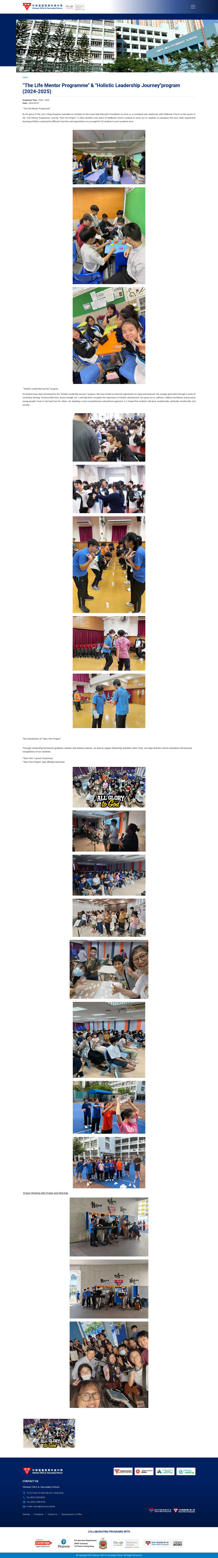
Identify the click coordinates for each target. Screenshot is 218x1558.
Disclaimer (39, 1514)
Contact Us (52, 1514)
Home (25, 77)
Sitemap (26, 1514)
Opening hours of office (71, 1514)
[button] (49, 1433)
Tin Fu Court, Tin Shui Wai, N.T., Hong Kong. (45, 1493)
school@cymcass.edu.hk (44, 1506)
